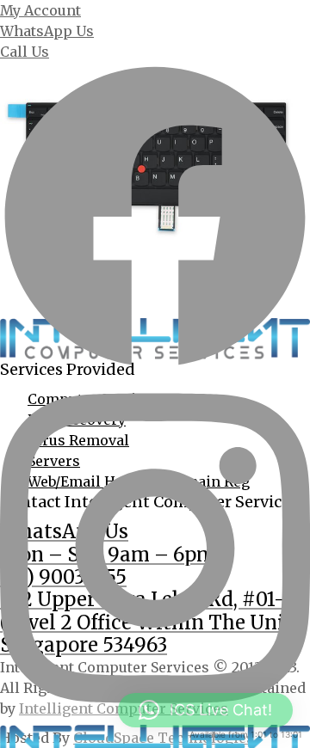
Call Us (24, 51)
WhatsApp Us (47, 31)
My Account (40, 10)
